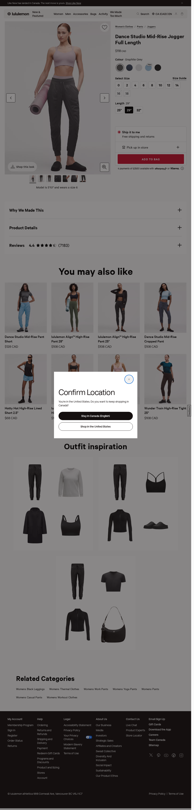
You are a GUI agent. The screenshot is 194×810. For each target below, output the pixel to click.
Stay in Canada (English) (95, 415)
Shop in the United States (96, 426)
